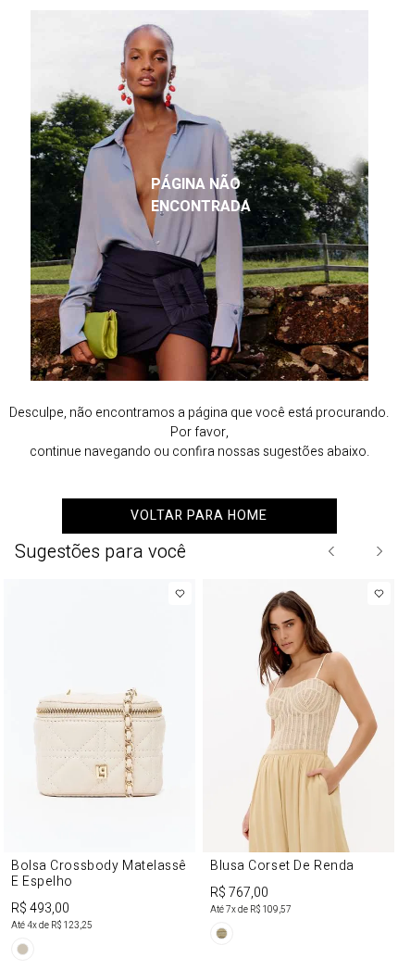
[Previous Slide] (332, 551)
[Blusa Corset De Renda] (298, 765)
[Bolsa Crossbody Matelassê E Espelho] (99, 773)
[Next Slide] (378, 551)
